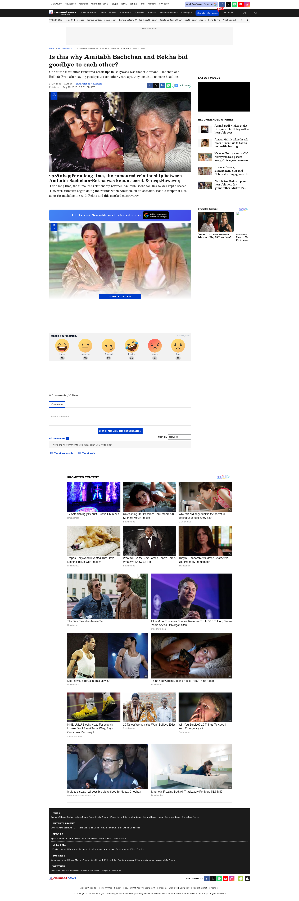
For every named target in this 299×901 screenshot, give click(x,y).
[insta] (247, 4)
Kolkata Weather (70, 870)
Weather (55, 870)
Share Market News (78, 860)
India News (102, 817)
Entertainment (169, 12)
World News (116, 817)
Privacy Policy (121, 888)
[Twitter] (228, 4)
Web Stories (137, 849)
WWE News (105, 838)
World (112, 12)
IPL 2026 (228, 12)
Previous (242, 20)
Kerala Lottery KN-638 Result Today (138, 20)
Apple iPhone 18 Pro (210, 20)
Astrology (109, 849)
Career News (122, 849)
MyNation (164, 3)
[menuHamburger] (250, 13)
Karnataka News (132, 817)
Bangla (133, 3)
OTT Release (80, 828)
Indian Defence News (169, 817)
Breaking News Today (62, 817)
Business (125, 12)
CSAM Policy (136, 888)
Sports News (57, 838)
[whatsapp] (234, 4)
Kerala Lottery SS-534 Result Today (178, 20)
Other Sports (119, 838)
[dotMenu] (240, 13)
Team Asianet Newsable (88, 83)
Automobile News (165, 860)
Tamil (124, 3)
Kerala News (149, 817)
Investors (214, 888)
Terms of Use (105, 888)
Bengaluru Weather (111, 870)
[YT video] (241, 4)
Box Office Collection (129, 828)
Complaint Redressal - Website (161, 888)
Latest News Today (85, 817)
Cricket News (73, 838)
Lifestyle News (58, 849)
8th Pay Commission (124, 860)
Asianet (62, 878)
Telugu (114, 3)
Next (247, 20)
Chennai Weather (90, 870)
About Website (88, 888)
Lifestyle (186, 12)
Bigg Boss (94, 828)
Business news (58, 860)
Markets (139, 12)
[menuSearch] (255, 13)
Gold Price (96, 860)
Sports (152, 12)
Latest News (88, 12)
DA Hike (107, 860)
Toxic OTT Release (74, 20)
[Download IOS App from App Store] (247, 878)
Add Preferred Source (199, 4)
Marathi (152, 3)
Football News (89, 838)
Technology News (145, 860)
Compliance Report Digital (193, 888)
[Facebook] (222, 4)
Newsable (70, 3)
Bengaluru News (190, 817)
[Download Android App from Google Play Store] (241, 878)
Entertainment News (61, 828)
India (103, 12)
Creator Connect (207, 13)
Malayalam (56, 3)
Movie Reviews (108, 828)
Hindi (142, 3)
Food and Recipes (77, 849)
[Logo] (64, 13)
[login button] (245, 13)
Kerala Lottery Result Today (101, 20)
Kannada (83, 3)
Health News (95, 849)
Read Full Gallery (120, 296)
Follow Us (185, 85)
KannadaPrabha (99, 3)
